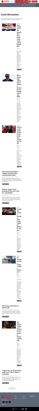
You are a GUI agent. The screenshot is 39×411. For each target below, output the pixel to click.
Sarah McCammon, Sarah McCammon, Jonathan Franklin (18, 344)
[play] (3, 5)
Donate (34, 1)
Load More (12, 388)
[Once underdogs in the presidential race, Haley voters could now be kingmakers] (9, 27)
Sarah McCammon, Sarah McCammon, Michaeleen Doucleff (10, 194)
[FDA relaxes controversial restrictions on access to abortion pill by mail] (9, 325)
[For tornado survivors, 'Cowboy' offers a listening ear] (9, 259)
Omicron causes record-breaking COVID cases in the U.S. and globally (10, 191)
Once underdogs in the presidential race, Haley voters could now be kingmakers (19, 35)
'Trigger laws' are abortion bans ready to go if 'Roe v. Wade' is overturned (11, 372)
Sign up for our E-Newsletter (33, 396)
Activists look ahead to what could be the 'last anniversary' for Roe (19, 135)
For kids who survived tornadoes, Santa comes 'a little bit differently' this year (19, 219)
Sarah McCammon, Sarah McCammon (18, 146)
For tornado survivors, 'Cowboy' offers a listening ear (19, 265)
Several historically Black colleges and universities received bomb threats (10, 173)
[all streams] (37, 5)
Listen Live (24, 398)
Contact (16, 398)
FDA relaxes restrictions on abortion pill (10, 307)
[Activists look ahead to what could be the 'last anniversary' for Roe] (9, 129)
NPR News (18, 23)
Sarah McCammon (18, 48)
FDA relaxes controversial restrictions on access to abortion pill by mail (19, 331)
